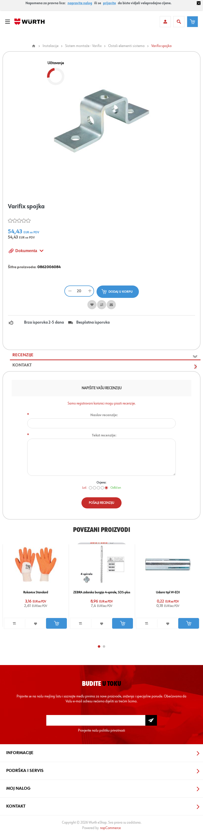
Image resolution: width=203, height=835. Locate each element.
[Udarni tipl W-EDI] (167, 564)
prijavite (109, 3)
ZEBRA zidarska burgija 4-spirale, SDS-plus (101, 592)
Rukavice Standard (35, 592)
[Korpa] (192, 21)
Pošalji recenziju (101, 502)
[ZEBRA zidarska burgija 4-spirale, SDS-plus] (101, 564)
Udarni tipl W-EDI (168, 592)
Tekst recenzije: (104, 435)
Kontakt (22, 365)
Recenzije (22, 355)
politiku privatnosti (112, 730)
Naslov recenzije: (104, 415)
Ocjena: (101, 482)
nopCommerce (110, 828)
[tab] (105, 355)
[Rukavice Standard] (35, 564)
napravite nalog (80, 3)
